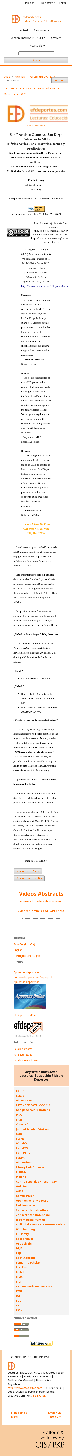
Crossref (22, 1124)
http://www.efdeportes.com (25, 1388)
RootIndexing (25, 1258)
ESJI (18, 1253)
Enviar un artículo (27, 871)
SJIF (18, 1281)
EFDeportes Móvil (25, 1015)
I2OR (19, 1291)
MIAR (19, 1115)
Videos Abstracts (41, 893)
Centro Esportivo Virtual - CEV (36, 1181)
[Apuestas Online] (30, 1007)
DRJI (19, 1248)
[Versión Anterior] (28, 1037)
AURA (19, 1191)
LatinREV (22, 1148)
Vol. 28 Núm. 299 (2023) (42, 76)
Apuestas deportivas (26, 972)
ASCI (19, 1305)
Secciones (40, 30)
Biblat (20, 1272)
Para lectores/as (23, 1049)
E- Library (22, 1234)
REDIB (20, 1095)
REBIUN (21, 1172)
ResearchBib (24, 1239)
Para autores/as (23, 1054)
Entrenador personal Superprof (33, 977)
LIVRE (20, 1138)
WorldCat (22, 1143)
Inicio (7, 76)
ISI (18, 1296)
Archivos (56, 38)
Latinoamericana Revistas (34, 1286)
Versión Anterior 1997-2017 (28, 38)
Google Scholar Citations (33, 1110)
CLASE (20, 1277)
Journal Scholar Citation (32, 1129)
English (18, 950)
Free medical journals (31, 1219)
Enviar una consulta (29, 878)
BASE (19, 1119)
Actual (24, 30)
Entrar (62, 3)
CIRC (19, 1134)
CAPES (20, 1091)
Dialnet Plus (24, 1100)
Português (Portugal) (27, 956)
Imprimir (59, 80)
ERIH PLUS (23, 1153)
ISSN (19, 1310)
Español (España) (24, 944)
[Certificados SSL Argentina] (41, 1345)
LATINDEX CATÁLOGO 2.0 (33, 1105)
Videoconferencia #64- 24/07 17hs (41, 911)
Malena (21, 1177)
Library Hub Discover (30, 1167)
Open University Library (32, 1200)
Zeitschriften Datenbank (33, 1215)
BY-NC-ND (39, 1395)
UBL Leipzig (24, 1243)
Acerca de (36, 45)
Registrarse (48, 3)
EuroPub (21, 1267)
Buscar (36, 60)
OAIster (21, 1186)
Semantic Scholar (28, 1262)
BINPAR (21, 1157)
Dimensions (24, 1162)
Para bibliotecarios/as (26, 1060)
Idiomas (30, 3)
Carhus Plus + (25, 1196)
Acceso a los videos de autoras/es (41, 901)
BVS (18, 1300)
